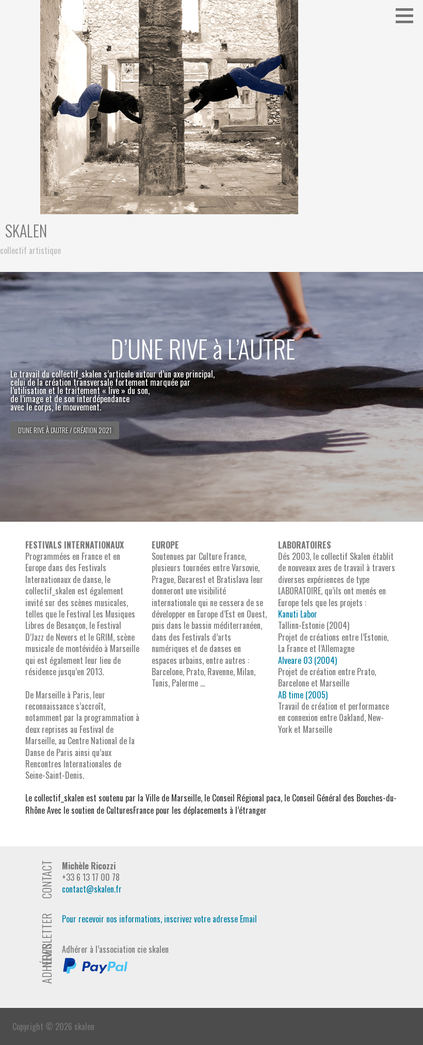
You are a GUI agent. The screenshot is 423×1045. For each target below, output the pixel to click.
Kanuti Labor (297, 614)
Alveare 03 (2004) (307, 660)
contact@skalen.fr (92, 889)
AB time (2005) (303, 695)
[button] (408, 15)
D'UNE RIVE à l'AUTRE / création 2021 (64, 430)
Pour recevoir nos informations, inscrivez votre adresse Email (159, 919)
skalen (26, 230)
